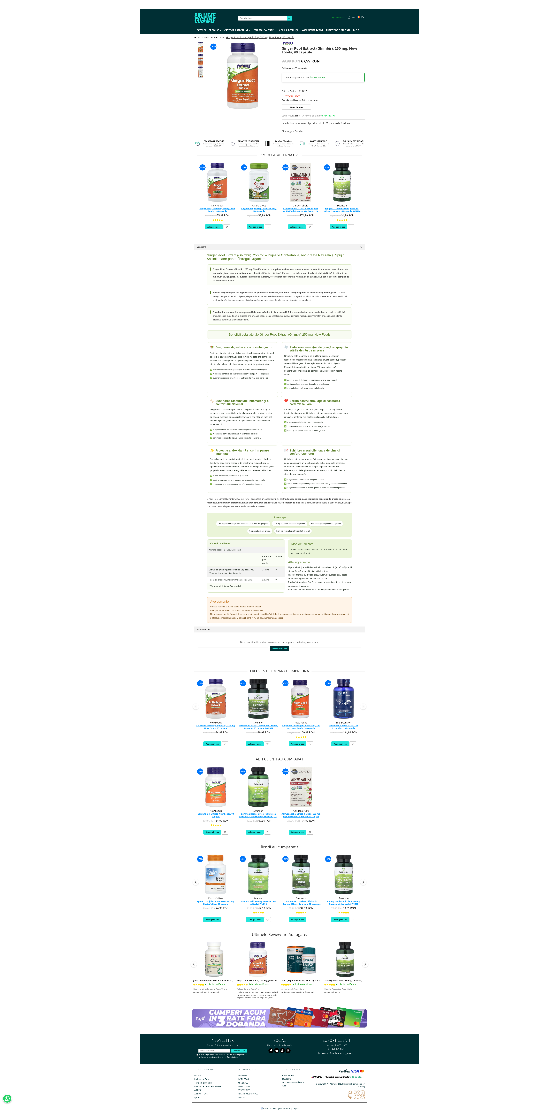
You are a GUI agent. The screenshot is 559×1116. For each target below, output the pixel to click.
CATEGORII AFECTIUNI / (214, 37)
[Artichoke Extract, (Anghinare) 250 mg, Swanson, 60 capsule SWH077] (258, 699)
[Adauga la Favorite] (226, 226)
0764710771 (338, 1048)
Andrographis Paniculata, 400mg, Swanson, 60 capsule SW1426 (343, 902)
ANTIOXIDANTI (245, 1086)
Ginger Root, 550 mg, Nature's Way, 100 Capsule (259, 210)
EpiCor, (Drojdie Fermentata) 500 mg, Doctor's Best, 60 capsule (215, 902)
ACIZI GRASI (243, 1079)
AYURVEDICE (244, 1090)
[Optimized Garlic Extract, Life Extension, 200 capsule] (343, 699)
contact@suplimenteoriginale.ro (338, 1053)
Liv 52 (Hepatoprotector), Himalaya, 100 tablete (304, 980)
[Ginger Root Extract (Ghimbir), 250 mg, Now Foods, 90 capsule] (242, 76)
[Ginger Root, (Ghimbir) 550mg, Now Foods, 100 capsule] (217, 182)
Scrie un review (279, 648)
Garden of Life (300, 205)
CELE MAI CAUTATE (247, 1069)
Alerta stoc (297, 107)
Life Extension (343, 722)
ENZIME (242, 1097)
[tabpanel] (242, 76)
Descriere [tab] (201, 246)
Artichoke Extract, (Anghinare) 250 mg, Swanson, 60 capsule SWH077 (258, 727)
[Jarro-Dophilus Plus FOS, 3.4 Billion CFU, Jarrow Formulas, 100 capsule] (214, 959)
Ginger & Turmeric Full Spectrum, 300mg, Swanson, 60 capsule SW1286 (341, 210)
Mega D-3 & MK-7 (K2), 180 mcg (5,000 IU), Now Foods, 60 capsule (269, 980)
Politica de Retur (202, 1079)
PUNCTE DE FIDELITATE (338, 30)
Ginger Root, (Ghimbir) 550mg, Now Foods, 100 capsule (217, 210)
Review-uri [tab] (203, 629)
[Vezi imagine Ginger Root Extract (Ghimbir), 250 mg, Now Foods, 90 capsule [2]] (200, 72)
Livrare (197, 1075)
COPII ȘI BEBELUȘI (288, 30)
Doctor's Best (215, 898)
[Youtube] (276, 1050)
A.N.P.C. (198, 1090)
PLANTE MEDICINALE (248, 1093)
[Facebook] (271, 1050)
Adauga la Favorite (293, 131)
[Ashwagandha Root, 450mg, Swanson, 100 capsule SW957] (345, 959)
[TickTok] (282, 1050)
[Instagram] (288, 1050)
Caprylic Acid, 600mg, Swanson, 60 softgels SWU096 (258, 902)
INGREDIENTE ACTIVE (312, 30)
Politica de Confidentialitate (226, 1057)
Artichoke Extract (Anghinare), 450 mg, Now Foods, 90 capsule (215, 727)
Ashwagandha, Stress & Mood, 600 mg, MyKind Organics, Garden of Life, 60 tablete (300, 210)
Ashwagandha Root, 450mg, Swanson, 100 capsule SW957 (352, 980)
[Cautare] (289, 18)
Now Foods (217, 205)
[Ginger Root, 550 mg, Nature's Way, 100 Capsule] (259, 182)
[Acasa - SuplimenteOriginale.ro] (208, 18)
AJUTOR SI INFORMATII (204, 1069)
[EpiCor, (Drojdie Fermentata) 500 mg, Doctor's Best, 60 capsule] (215, 874)
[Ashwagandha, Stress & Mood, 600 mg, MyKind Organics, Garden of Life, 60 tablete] (300, 182)
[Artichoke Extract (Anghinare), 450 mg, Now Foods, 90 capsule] (215, 699)
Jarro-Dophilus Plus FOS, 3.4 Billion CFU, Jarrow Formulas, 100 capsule (227, 980)
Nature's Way (259, 205)
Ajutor (197, 1097)
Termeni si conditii (203, 1082)
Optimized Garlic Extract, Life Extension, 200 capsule (343, 727)
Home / (198, 37)
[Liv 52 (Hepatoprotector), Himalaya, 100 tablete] (301, 959)
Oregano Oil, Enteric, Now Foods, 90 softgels (216, 815)
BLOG (356, 30)
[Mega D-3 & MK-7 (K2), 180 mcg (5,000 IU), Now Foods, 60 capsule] (258, 959)
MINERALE (243, 1082)
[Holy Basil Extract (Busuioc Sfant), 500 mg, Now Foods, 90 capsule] (301, 699)
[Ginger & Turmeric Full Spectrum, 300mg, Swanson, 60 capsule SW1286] (342, 182)
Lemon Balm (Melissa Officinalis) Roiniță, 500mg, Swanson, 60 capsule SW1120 (301, 903)
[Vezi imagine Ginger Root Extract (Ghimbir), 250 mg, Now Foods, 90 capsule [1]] (200, 60)
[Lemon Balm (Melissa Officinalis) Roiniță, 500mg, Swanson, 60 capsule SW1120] (301, 874)
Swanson (342, 205)
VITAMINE (242, 1075)
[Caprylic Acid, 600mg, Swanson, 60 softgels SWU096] (258, 874)
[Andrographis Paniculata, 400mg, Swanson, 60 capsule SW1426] (343, 874)
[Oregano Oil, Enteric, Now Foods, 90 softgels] (215, 787)
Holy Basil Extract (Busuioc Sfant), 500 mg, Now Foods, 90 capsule (301, 727)
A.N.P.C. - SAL (200, 1093)
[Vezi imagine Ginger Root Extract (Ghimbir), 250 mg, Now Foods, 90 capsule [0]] (200, 47)
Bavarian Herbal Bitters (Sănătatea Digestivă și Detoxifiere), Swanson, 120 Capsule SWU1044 (258, 815)
